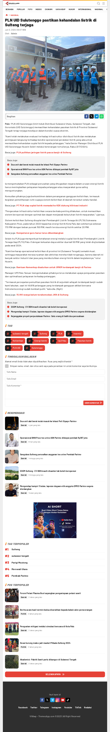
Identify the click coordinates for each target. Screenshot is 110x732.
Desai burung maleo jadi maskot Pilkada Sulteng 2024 (45, 643)
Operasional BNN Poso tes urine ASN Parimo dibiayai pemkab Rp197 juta (44, 169)
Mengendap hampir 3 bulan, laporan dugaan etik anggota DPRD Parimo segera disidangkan (53, 311)
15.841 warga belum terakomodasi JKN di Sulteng (42, 294)
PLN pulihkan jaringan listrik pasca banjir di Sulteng (43, 152)
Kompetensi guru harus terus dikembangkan (39, 232)
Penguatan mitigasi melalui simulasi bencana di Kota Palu (47, 626)
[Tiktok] (68, 700)
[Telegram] (52, 700)
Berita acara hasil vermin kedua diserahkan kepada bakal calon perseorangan (56, 610)
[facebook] (86, 116)
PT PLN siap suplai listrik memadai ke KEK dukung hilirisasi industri (52, 205)
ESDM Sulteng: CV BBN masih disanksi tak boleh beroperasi (39, 307)
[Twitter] (47, 700)
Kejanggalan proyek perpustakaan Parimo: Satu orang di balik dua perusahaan (47, 316)
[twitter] (91, 116)
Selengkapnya (53, 674)
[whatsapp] (101, 116)
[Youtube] (63, 700)
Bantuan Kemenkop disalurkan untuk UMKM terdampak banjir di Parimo (53, 267)
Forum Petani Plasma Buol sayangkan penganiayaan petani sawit (50, 593)
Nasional (15, 15)
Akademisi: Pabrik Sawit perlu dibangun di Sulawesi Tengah (48, 659)
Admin (14, 33)
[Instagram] (57, 700)
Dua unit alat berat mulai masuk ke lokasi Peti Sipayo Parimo (39, 164)
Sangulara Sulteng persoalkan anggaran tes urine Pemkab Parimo (41, 174)
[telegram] (96, 116)
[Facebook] (42, 700)
